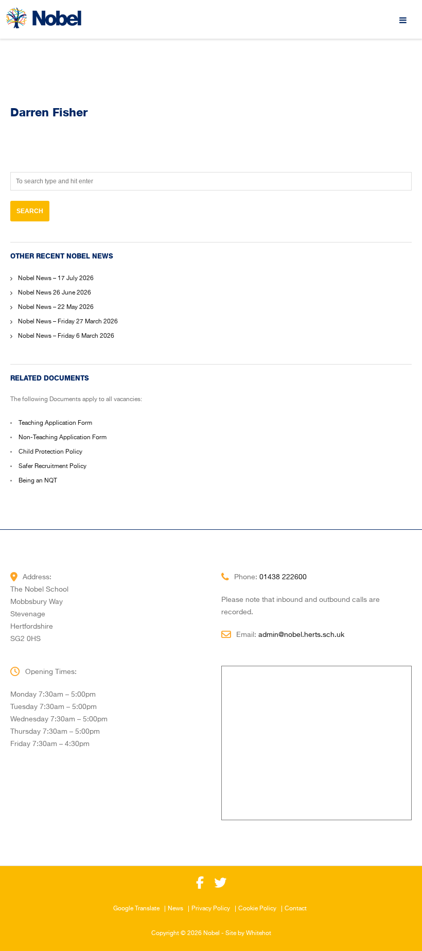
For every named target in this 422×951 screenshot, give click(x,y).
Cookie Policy (257, 909)
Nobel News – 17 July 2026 (56, 278)
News (175, 909)
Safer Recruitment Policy (52, 466)
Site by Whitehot (248, 933)
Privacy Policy (210, 909)
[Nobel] (43, 18)
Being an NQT (38, 481)
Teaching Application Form (55, 423)
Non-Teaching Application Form (63, 438)
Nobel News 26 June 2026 (54, 293)
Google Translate (136, 909)
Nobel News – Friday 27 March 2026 (68, 322)
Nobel (211, 933)
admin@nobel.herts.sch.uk (301, 634)
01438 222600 (283, 577)
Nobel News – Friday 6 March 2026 (66, 336)
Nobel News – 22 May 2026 (56, 307)
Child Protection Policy (50, 452)
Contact (296, 909)
